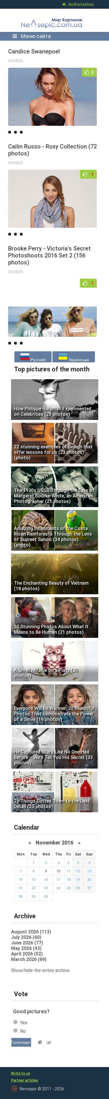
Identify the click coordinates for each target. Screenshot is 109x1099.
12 (78, 871)
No (23, 1031)
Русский (37, 359)
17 (58, 880)
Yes (23, 1022)
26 (78, 888)
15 (33, 880)
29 (33, 896)
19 (78, 880)
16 (46, 880)
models (15, 60)
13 (89, 871)
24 (58, 888)
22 (33, 888)
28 (21, 896)
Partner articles (24, 1080)
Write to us (20, 1073)
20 (89, 880)
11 (69, 871)
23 (46, 888)
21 (21, 888)
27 (89, 888)
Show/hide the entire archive (40, 970)
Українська (78, 359)
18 (69, 880)
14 (21, 880)
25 (69, 888)
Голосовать (21, 1042)
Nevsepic (53, 20)
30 (46, 896)
